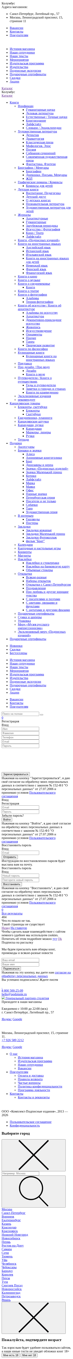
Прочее (31, 338)
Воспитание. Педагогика (43, 193)
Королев (7, 1274)
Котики (31, 476)
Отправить (9, 857)
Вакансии (16, 28)
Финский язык (36, 269)
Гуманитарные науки (40, 109)
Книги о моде (35, 374)
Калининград (11, 1292)
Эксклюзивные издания (34, 396)
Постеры (32, 523)
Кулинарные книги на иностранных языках (41, 358)
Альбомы (32, 298)
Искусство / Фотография (43, 229)
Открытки (25, 573)
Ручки (30, 436)
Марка (30, 483)
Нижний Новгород (15, 1234)
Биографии (33, 171)
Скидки (15, 78)
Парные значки (36, 494)
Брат (29, 461)
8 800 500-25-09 (12, 990)
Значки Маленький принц (44, 472)
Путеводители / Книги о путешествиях (35, 379)
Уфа (4, 1260)
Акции (14, 81)
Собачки (32, 505)
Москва (7, 1209)
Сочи (5, 1252)
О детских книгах (38, 200)
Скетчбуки (33, 414)
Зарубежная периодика (42, 225)
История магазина (22, 49)
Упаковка (24, 621)
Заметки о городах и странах (46, 389)
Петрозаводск (11, 1296)
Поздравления (36, 588)
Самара (7, 1249)
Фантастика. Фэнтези (41, 164)
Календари (25, 544)
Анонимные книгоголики (44, 457)
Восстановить (11, 884)
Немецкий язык (37, 265)
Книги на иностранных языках (39, 243)
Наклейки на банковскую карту (48, 566)
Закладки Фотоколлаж (41, 537)
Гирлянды (33, 519)
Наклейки (25, 559)
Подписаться (11, 968)
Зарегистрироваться (15, 774)
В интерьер (25, 515)
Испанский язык (37, 251)
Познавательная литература (45, 204)
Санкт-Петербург (14, 1213)
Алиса (30, 454)
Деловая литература (40, 113)
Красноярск (10, 1231)
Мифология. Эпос (38, 146)
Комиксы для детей (39, 185)
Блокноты (33, 410)
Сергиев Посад (12, 1285)
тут (55, 939)
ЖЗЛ (29, 178)
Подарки (16, 443)
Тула (5, 1281)
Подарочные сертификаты (28, 74)
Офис (30, 490)
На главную (19, 928)
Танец (30, 341)
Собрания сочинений (41, 153)
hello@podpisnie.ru (14, 994)
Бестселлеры (18, 653)
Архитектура (35, 316)
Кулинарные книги (31, 352)
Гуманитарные (36, 222)
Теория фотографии (39, 301)
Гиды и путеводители (41, 385)
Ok (60, 939)
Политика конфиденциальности (40, 1086)
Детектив (32, 135)
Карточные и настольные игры (39, 548)
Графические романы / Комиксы (40, 182)
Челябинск (9, 1263)
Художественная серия (41, 512)
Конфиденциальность (25, 1125)
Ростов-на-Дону (13, 1245)
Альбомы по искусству (42, 312)
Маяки (30, 486)
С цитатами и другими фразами (48, 610)
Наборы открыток (38, 581)
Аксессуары (26, 447)
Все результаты (12, 913)
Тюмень (7, 1256)
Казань (6, 1223)
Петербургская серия (40, 497)
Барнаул (7, 1271)
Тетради (23, 439)
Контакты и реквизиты (34, 1097)
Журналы (24, 214)
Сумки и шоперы (30, 617)
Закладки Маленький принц (45, 534)
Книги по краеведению (42, 392)
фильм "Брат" (35, 541)
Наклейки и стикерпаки (42, 563)
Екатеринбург (11, 1220)
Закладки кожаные (39, 530)
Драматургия (35, 138)
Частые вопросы (29, 1083)
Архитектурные (37, 218)
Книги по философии (33, 349)
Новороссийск (12, 1289)
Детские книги (28, 189)
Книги (14, 102)
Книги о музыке (29, 280)
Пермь (6, 1242)
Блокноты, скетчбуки (32, 407)
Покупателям (19, 35)
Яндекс (7, 1019)
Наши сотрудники (22, 52)
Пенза (6, 1278)
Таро (29, 508)
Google (17, 1019)
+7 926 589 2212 (13, 1040)
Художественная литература (37, 131)
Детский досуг (36, 196)
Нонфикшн (25, 106)
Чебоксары (9, 1267)
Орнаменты (34, 334)
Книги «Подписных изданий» (39, 240)
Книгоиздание (36, 120)
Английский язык (38, 247)
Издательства (19, 67)
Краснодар (9, 1227)
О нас (14, 1054)
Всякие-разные (36, 577)
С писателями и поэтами (43, 599)
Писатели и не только (41, 501)
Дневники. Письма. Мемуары (46, 175)
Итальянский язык (39, 254)
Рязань (6, 1300)
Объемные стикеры (39, 570)
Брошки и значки (30, 450)
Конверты (25, 552)
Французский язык (39, 272)
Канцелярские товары (25, 403)
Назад (6, 928)
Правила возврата (30, 1079)
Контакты (16, 31)
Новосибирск (11, 1238)
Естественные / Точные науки (46, 117)
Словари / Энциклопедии (43, 127)
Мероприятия (19, 59)
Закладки (24, 526)
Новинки (16, 645)
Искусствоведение (39, 330)
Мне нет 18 (29, 1355)
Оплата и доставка (31, 1075)
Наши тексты (19, 56)
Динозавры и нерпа (39, 465)
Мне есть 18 (10, 1355)
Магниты (24, 555)
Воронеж (8, 1216)
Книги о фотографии (32, 294)
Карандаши (34, 428)
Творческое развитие (40, 345)
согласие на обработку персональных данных (36, 974)
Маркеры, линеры (38, 432)
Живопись (33, 327)
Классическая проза (39, 142)
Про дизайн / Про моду (34, 367)
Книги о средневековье (34, 283)
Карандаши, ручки (31, 425)
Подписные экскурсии (25, 70)
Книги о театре (28, 291)
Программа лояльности (34, 1090)
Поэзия (31, 149)
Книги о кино (27, 276)
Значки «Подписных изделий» (47, 468)
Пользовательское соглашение (31, 1122)
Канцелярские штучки (33, 421)
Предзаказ (25, 363)
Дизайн (31, 370)
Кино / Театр (35, 233)
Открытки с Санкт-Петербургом (48, 584)
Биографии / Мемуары (33, 167)
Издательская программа (27, 63)
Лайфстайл (33, 124)
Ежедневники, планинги (35, 418)
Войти (7, 819)
